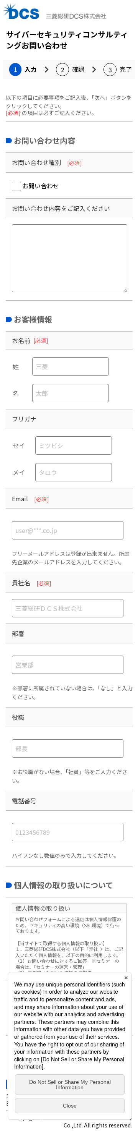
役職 (18, 717)
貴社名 (21, 582)
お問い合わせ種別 (36, 162)
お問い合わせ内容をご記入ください (61, 208)
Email (20, 498)
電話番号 (24, 800)
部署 (18, 633)
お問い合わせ (40, 186)
